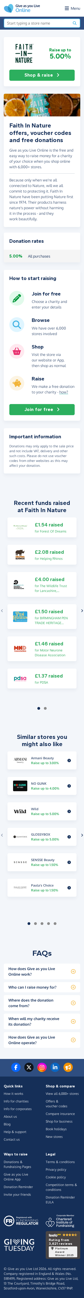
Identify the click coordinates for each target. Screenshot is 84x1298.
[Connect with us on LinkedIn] (55, 1070)
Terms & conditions (60, 1162)
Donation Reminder (18, 1187)
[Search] (75, 23)
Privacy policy (56, 1169)
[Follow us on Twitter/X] (29, 1070)
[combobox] (37, 23)
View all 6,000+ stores (62, 1094)
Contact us (12, 1139)
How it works (13, 1094)
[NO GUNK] (69, 786)
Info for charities (16, 1101)
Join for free (38, 409)
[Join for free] (16, 304)
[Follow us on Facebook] (16, 1070)
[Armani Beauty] (69, 760)
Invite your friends (17, 1194)
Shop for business (59, 1121)
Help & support (15, 1132)
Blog (7, 1124)
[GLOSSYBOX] (69, 836)
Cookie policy (56, 1177)
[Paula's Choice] (69, 887)
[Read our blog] (68, 1070)
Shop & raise (38, 75)
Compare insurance (60, 1114)
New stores (54, 1137)
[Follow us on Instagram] (42, 1070)
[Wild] (69, 811)
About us (10, 1116)
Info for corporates (18, 1109)
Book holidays (56, 1129)
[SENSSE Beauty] (69, 862)
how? (63, 392)
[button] (23, 53)
